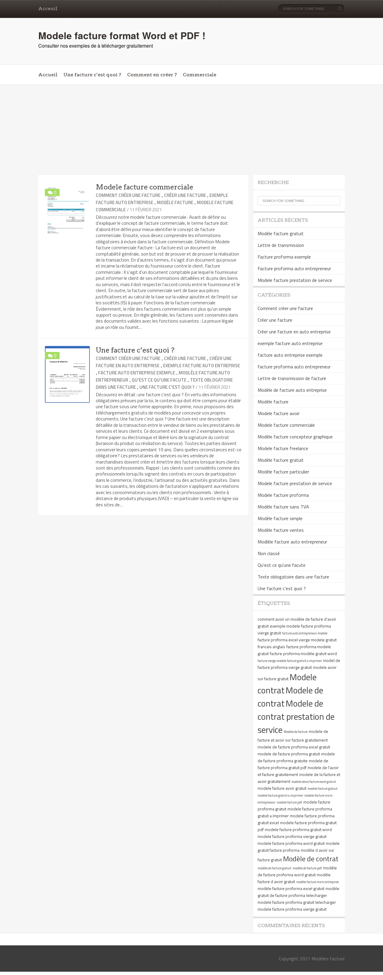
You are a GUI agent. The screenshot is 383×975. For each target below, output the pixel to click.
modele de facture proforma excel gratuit (294, 747)
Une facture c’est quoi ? (92, 75)
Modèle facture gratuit (281, 233)
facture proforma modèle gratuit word (303, 653)
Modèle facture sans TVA (283, 506)
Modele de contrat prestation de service (296, 716)
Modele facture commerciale (144, 187)
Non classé (269, 553)
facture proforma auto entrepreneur (294, 366)
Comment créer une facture (128, 195)
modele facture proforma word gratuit (291, 843)
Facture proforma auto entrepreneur (294, 268)
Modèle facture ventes (281, 530)
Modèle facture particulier (283, 471)
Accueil (47, 75)
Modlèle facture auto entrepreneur (292, 541)
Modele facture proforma (283, 495)
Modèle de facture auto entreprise (292, 390)
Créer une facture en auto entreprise (294, 331)
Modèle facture (175, 202)
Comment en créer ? (152, 75)
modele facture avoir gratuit (282, 788)
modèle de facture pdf (307, 868)
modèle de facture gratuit (274, 868)
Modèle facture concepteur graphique (295, 436)
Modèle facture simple (280, 518)
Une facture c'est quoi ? (166, 387)
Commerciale (199, 75)
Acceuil (47, 8)
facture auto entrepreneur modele (304, 633)
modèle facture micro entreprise (317, 882)
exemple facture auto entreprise (201, 365)
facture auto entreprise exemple (136, 372)
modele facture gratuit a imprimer (280, 795)
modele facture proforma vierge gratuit (292, 836)
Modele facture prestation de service (295, 280)
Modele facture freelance (283, 448)
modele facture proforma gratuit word (298, 829)
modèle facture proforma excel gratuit (291, 888)
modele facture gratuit (323, 788)
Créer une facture (185, 195)
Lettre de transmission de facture (292, 378)
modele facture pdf (289, 802)
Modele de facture (296, 731)
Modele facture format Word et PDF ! (122, 35)
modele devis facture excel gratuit (313, 781)
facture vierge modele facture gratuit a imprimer (290, 660)
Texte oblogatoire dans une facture (293, 576)
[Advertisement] (191, 130)
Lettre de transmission (281, 245)
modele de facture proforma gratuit (289, 754)
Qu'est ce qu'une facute (159, 379)
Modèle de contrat (310, 858)
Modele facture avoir (279, 413)
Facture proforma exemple (284, 256)
